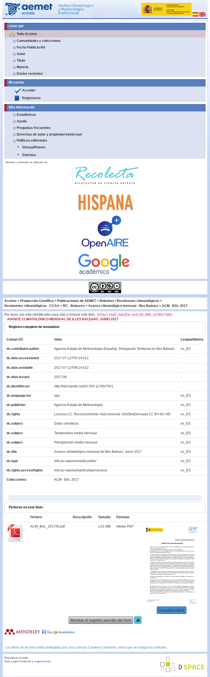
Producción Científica (37, 301)
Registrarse (31, 98)
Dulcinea (29, 155)
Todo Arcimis (27, 34)
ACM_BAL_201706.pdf (47, 526)
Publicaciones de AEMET (76, 301)
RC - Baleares (74, 306)
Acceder (29, 90)
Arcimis (10, 301)
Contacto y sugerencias (35, 661)
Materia (22, 67)
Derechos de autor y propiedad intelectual (49, 134)
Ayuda (22, 121)
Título (21, 60)
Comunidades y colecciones (39, 41)
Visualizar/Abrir (172, 610)
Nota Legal (11, 661)
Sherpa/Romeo (33, 147)
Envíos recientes (30, 74)
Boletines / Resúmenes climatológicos (129, 301)
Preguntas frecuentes (34, 128)
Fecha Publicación (31, 47)
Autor (21, 54)
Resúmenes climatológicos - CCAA (31, 306)
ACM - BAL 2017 (175, 306)
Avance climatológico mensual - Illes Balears (123, 306)
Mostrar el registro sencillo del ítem (101, 620)
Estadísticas (26, 115)
